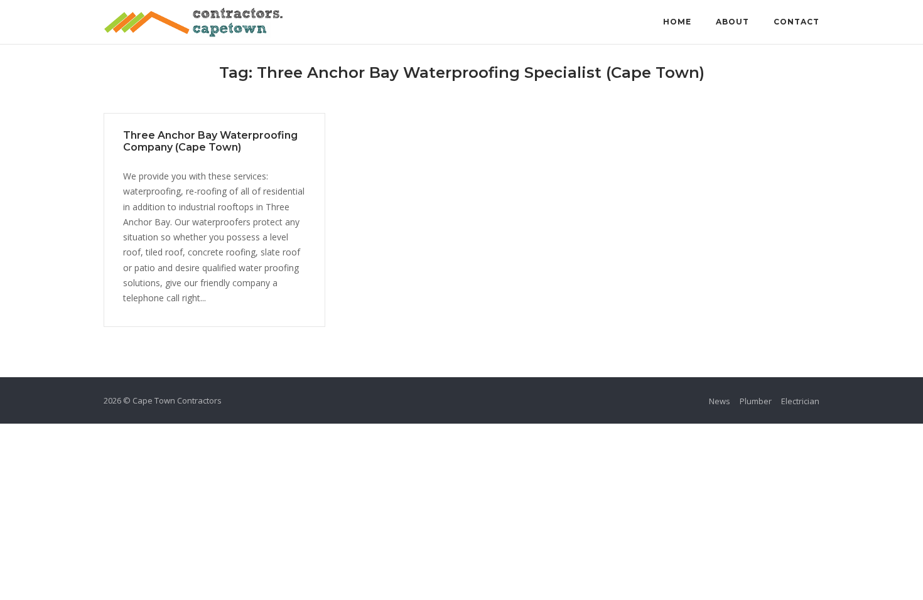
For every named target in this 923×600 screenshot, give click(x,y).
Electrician (800, 401)
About (732, 21)
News (719, 401)
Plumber (756, 401)
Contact (796, 21)
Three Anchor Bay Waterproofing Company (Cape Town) (210, 141)
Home (677, 21)
